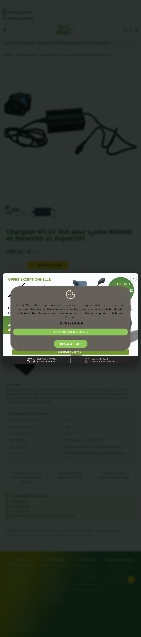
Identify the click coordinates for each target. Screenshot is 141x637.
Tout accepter (68, 343)
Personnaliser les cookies (72, 331)
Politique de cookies (70, 322)
